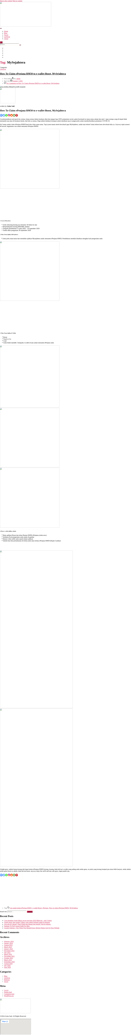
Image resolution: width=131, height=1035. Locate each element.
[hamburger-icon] (1, 28)
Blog (5, 33)
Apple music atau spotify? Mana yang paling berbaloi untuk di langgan (27, 922)
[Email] (14, 115)
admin (18, 79)
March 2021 (8, 960)
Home (6, 31)
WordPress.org (9, 996)
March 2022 (8, 954)
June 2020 (7, 967)
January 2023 (8, 949)
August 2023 (8, 945)
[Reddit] (11, 115)
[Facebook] (1, 115)
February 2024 (9, 941)
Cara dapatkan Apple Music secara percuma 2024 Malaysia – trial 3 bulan (28, 920)
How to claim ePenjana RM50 (59, 908)
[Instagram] (9, 115)
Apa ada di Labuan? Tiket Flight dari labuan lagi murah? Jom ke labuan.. (27, 924)
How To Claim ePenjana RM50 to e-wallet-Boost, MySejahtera (33, 73)
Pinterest (7, 980)
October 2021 (8, 958)
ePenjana (45, 908)
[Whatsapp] (6, 115)
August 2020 (8, 964)
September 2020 (9, 962)
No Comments (32, 83)
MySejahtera (74, 908)
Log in (6, 990)
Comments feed (9, 994)
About (6, 39)
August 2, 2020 (17, 81)
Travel (6, 35)
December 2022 (9, 951)
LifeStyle (7, 37)
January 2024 (8, 943)
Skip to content (17, 1)
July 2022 (7, 952)
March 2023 (8, 947)
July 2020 (7, 965)
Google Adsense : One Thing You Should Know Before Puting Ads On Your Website (31, 928)
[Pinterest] (16, 115)
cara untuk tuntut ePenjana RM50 (21, 908)
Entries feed (8, 992)
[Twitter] (4, 115)
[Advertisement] (61, 203)
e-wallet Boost (37, 908)
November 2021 (9, 956)
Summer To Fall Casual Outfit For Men (17, 926)
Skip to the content (6, 1)
